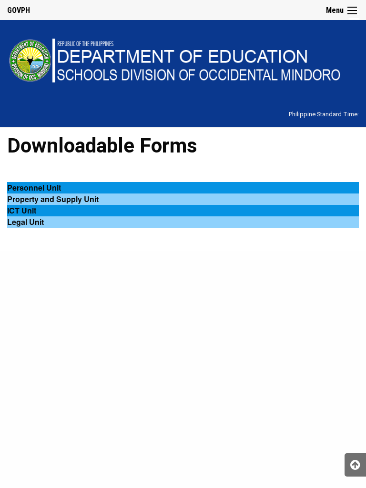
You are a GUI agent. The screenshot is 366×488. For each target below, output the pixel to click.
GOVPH (18, 10)
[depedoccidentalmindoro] (183, 59)
